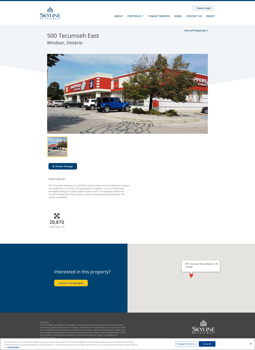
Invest (210, 16)
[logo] (203, 326)
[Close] (251, 344)
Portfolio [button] (135, 16)
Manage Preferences (186, 344)
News (178, 16)
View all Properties (195, 30)
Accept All (207, 344)
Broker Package (63, 166)
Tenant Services (159, 16)
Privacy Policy (13, 347)
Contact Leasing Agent (71, 283)
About (118, 16)
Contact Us (194, 16)
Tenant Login (203, 8)
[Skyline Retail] (50, 13)
